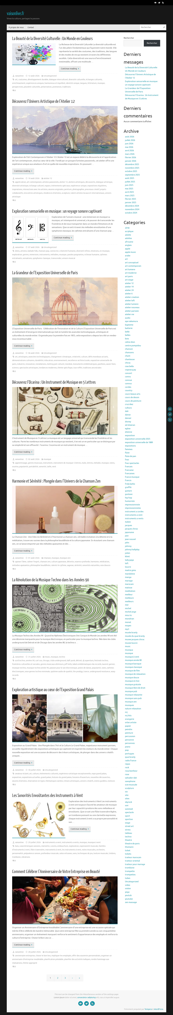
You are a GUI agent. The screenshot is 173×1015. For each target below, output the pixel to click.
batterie (128, 328)
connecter (54, 251)
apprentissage (21, 463)
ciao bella (129, 366)
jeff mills (68, 664)
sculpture (66, 193)
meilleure (129, 598)
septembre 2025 (132, 175)
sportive (129, 819)
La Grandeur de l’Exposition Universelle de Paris (45, 272)
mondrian (129, 618)
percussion (130, 736)
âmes (17, 251)
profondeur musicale (50, 853)
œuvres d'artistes (19, 781)
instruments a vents (70, 842)
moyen (128, 625)
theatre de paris (132, 843)
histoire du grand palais (62, 777)
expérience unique (79, 186)
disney (128, 421)
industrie (21, 364)
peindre (128, 729)
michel (128, 608)
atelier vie (129, 314)
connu (128, 376)
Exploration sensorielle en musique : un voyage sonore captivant (57, 211)
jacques (128, 525)
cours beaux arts (132, 394)
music (47, 657)
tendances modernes (48, 368)
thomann (129, 847)
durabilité (39, 360)
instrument (48, 463)
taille (49, 466)
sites (127, 798)
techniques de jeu (85, 853)
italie (84, 463)
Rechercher (129, 38)
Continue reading (69, 69)
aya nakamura (131, 321)
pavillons (101, 364)
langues (83, 83)
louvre (128, 567)
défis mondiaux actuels (98, 357)
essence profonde (82, 562)
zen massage (131, 902)
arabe (127, 255)
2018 (127, 228)
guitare (128, 491)
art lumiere (130, 269)
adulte (128, 235)
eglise (127, 428)
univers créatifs (86, 781)
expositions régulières (96, 186)
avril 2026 (129, 150)
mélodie (97, 463)
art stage (129, 280)
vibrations (25, 857)
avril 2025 (129, 192)
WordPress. (159, 1009)
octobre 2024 (131, 213)
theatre (128, 840)
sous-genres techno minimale (37, 671)
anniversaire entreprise (25, 956)
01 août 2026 (33, 558)
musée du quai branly (135, 636)
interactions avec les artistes (35, 189)
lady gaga (129, 560)
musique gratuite (133, 684)
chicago (46, 660)
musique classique (133, 667)
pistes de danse (84, 668)
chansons (129, 352)
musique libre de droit (135, 688)
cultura (128, 408)
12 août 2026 (33, 76)
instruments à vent (53, 850)
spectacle (129, 812)
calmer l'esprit (33, 562)
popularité (23, 466)
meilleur (129, 594)
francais (128, 466)
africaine (129, 242)
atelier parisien (132, 311)
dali (126, 411)
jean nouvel (130, 539)
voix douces (105, 565)
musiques (129, 705)
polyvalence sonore (32, 853)
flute (127, 452)
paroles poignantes (75, 254)
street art (129, 826)
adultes (128, 238)
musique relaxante (133, 695)
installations (41, 364)
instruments (44, 254)
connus (128, 383)
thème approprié (30, 963)
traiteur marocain (133, 857)
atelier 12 (48, 178)
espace (48, 186)
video (127, 885)
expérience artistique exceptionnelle (75, 774)
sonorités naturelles (90, 565)
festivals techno (101, 660)
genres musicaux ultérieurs (52, 664)
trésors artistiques (71, 781)
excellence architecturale (79, 360)
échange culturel (36, 186)
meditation (130, 591)
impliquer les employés (61, 956)
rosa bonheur (131, 771)
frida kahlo (130, 484)
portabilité (33, 466)
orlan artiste (130, 722)
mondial (68, 364)
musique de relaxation (135, 674)
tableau (128, 833)
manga (128, 577)
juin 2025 (129, 185)
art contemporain (34, 182)
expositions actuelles (31, 777)
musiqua (129, 650)
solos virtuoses (65, 853)
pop (127, 750)
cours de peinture (133, 401)
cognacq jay (130, 369)
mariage (129, 581)
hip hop (128, 498)
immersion (34, 254)
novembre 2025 (132, 168)
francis (128, 480)
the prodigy (78, 671)
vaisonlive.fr (15, 13)
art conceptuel (131, 262)
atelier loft (130, 300)
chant (127, 356)
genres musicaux (35, 463)
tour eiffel (77, 368)
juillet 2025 (130, 182)
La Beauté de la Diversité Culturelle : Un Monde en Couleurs (52, 38)
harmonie (95, 562)
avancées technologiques (39, 357)
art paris (129, 276)
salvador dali (131, 778)
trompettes (130, 874)
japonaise (129, 532)
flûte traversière (37, 850)
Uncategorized (50, 76)
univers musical (68, 258)
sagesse (70, 565)
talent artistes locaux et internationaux (87, 193)
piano (127, 747)
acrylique (129, 231)
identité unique (72, 83)
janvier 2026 (130, 161)
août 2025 (129, 178)
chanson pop (43, 251)
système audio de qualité (61, 671)
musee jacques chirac (134, 639)
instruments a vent (53, 842)
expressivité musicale (89, 846)
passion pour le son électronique (63, 668)
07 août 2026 (33, 247)
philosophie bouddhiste (40, 565)
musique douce (132, 677)
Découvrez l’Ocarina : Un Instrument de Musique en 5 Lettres (54, 382)
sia (126, 791)
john (127, 542)
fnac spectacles (132, 463)
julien (127, 553)
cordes (128, 387)
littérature (92, 83)
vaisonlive (19, 76)
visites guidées (100, 781)
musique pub (131, 691)
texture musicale (101, 853)
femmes (128, 449)
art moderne (131, 273)
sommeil (129, 809)
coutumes (22, 79)
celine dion (130, 342)
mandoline (130, 574)
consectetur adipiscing (86, 997)
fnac (127, 459)
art (16, 79)
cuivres (53, 846)
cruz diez (129, 404)
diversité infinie (83, 251)
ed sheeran (130, 425)
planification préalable (53, 959)
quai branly (130, 757)
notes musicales (89, 850)
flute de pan (130, 456)
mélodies (54, 254)
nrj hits (128, 715)
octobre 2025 (131, 171)
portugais (129, 753)
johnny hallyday (132, 549)
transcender (56, 258)
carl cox (38, 660)
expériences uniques (35, 83)
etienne (128, 432)
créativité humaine (67, 251)
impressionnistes (133, 508)
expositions (130, 446)
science (15, 368)
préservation (46, 87)
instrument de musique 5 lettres (67, 463)
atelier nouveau (132, 307)
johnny (128, 546)
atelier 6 (128, 293)
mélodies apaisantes (20, 565)
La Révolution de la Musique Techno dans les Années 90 (50, 579)
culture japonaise (58, 562)
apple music (130, 252)
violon (128, 888)
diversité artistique (20, 186)
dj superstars (88, 660)
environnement (60, 360)
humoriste (130, 501)
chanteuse (130, 359)
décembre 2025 (132, 164)
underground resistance (100, 671)
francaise (129, 470)
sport (127, 816)
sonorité (42, 466)
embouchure (62, 846)
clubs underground (58, 660)
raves (104, 668)
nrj (126, 712)
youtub (128, 895)
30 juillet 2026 (34, 770)
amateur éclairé (22, 774)
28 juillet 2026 (34, 952)
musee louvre (131, 643)
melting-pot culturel (55, 364)
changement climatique (61, 357)
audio (127, 318)
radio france (130, 760)
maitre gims (130, 570)
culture (84, 357)
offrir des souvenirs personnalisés (86, 956)
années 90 (30, 660)
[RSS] (163, 2)
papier (128, 726)
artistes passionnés (50, 182)
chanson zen (45, 562)
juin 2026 (129, 143)
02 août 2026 (33, 459)
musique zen (65, 558)
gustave (128, 494)
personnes (130, 743)
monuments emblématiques (85, 364)
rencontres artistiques (33, 193)
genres (26, 254)
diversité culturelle (77, 79)
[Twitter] (159, 2)
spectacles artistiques (28, 368)
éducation (48, 360)
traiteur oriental (132, 861)
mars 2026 (129, 154)
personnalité (17, 853)
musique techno (19, 668)
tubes (127, 878)
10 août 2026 (33, 178)
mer (127, 605)
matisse (128, 587)
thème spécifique (65, 368)
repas (127, 764)
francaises (129, 473)
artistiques (23, 357)
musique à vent (94, 842)
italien (128, 522)
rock (127, 767)
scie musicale (131, 784)
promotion (56, 87)
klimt (127, 556)
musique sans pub (133, 698)
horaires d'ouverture (81, 777)
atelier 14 (129, 286)
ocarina (15, 466)
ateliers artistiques (77, 182)
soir (127, 805)
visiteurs (111, 781)
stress (128, 830)
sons (75, 853)
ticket (127, 850)
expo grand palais (99, 774)
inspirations (17, 189)
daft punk (71, 660)
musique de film (132, 670)
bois (17, 846)
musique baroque (133, 664)
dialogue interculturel (58, 79)
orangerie (129, 719)
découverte (90, 182)
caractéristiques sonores (29, 846)
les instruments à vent (71, 850)
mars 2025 (129, 195)
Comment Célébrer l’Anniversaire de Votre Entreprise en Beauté (56, 871)
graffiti (128, 487)
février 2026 (130, 157)
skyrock (128, 802)
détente (70, 562)
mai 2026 (129, 147)
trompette (130, 871)
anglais (128, 245)
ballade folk (33, 251)
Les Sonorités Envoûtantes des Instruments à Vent (47, 795)
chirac (128, 363)
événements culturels (49, 774)
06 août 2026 (33, 353)
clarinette (45, 846)
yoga (127, 892)
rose (127, 774)
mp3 (127, 629)
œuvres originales (55, 189)
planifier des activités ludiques (77, 959)
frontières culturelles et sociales (26, 664)
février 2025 (130, 199)
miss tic (128, 615)
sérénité (78, 565)
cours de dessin (132, 397)
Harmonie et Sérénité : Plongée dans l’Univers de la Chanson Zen (56, 481)
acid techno (20, 660)
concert (128, 373)
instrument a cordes (134, 511)
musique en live (132, 681)
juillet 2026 (130, 140)
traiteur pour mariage (135, 864)
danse (128, 415)
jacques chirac (131, 529)
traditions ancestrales (92, 368)
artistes (23, 251)
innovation (30, 364)
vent (54, 466)
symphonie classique (41, 258)
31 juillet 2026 (34, 657)
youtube (129, 899)
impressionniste (132, 504)
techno (62, 657)
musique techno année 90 (38, 668)
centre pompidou (133, 345)
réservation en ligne (36, 781)
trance (86, 671)
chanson (47, 558)
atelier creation (132, 297)
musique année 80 (133, 660)
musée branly (131, 632)
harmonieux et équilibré (55, 83)
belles (127, 335)
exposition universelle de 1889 (139, 442)
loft (126, 563)
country (128, 390)
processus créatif (92, 189)
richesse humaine (91, 254)
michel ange (130, 612)
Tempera (148, 1009)
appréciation (20, 182)
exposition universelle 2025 (137, 439)
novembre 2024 (132, 209)
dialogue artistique (104, 182)
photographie (78, 189)
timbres (112, 853)
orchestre (100, 850)
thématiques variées (54, 781)
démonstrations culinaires (23, 360)
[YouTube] (155, 2)
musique (101, 83)
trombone (16, 857)
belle (127, 332)
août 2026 (129, 136)
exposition (16, 777)
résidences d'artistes (52, 193)
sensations (27, 258)
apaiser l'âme (20, 562)
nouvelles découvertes (100, 777)
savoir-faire (111, 364)
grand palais (46, 777)
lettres (90, 463)
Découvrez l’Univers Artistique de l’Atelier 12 (43, 101)
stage (127, 823)
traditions (66, 87)
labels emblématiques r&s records (87, 664)
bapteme (129, 325)
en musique (104, 251)
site (126, 795)
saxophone (130, 781)
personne (129, 740)
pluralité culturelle (32, 87)
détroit (79, 660)
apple (127, 249)
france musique (132, 477)
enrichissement (18, 83)
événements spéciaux (60, 186)
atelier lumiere (131, 304)
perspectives (17, 87)
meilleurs (129, 601)
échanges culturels (94, 79)
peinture (68, 189)
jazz (127, 535)
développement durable (38, 79)
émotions (95, 251)
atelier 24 (129, 290)
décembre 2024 (132, 206)
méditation (104, 562)
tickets (128, 854)
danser (128, 418)
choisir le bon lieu (43, 956)
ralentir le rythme (58, 565)
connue (128, 380)
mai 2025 (129, 188)
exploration (17, 254)
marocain (129, 584)
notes (112, 463)
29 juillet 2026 (34, 842)
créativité (76, 357)
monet (128, 622)
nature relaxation (133, 708)
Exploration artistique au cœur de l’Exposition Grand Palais (53, 689)
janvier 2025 (130, 202)
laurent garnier (108, 664)
